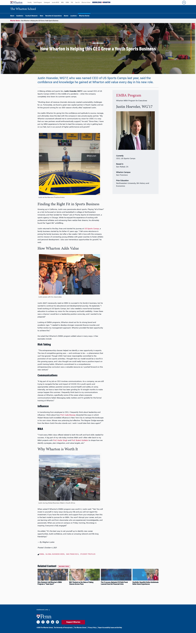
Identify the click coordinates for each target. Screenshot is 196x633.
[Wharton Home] (16, 2)
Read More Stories (64, 566)
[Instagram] (57, 622)
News (41, 16)
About (12, 16)
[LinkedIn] (47, 622)
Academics (19, 16)
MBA (62, 2)
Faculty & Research (31, 16)
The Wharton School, (47, 628)
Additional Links (43, 610)
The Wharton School (80, 628)
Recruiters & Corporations (53, 16)
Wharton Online (86, 2)
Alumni (66, 16)
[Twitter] (38, 622)
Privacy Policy (92, 628)
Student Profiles (87, 554)
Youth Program (38, 2)
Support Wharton (73, 622)
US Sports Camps (91, 229)
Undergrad (47, 2)
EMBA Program (128, 96)
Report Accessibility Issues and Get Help (110, 628)
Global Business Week (55, 554)
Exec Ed (77, 2)
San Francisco (72, 554)
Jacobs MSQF (55, 2)
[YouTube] (52, 622)
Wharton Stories (84, 16)
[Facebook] (43, 622)
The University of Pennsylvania (63, 628)
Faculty (30, 2)
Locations (73, 16)
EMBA (67, 2)
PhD (72, 2)
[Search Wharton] (184, 2)
